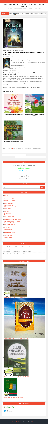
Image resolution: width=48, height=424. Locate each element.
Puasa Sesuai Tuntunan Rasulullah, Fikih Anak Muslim (15, 155)
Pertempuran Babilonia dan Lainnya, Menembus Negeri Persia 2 (15, 256)
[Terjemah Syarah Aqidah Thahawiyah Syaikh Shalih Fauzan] (24, 317)
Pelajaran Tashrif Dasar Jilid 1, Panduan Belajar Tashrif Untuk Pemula (29, 157)
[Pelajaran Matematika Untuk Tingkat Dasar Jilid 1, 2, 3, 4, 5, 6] (40, 13)
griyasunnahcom (26, 171)
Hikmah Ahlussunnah (7, 50)
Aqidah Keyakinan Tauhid (9, 200)
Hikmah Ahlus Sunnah (7, 148)
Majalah (6, 226)
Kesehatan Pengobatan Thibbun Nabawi (12, 219)
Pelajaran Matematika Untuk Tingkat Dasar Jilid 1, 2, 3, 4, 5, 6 (15, 253)
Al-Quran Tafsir (7, 197)
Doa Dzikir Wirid (7, 213)
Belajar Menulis (7, 208)
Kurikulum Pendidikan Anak (10, 224)
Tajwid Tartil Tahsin (8, 235)
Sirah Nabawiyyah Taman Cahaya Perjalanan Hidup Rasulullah (17, 376)
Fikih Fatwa (6, 214)
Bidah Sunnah (7, 209)
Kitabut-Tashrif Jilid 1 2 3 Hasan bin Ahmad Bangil (14, 397)
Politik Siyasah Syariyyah (9, 234)
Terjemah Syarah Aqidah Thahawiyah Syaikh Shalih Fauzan (16, 338)
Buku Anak (6, 211)
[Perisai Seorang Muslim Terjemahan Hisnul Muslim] (15, 280)
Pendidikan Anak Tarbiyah (9, 232)
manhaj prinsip (7, 227)
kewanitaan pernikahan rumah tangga (12, 221)
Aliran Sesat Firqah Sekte (9, 198)
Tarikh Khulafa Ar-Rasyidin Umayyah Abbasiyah (22, 148)
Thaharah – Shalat (8, 237)
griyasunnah (26, 170)
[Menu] (2, 1)
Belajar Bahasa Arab (8, 203)
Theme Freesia (35, 421)
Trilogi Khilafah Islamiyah (37, 148)
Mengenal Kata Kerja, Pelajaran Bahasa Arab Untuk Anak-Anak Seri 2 (16, 246)
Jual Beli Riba (7, 218)
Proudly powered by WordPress (16, 421)
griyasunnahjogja (6, 56)
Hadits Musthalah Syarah (9, 216)
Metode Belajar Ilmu (8, 205)
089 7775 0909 (26, 168)
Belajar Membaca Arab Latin (10, 206)
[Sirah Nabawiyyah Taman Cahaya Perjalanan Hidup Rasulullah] (16, 357)
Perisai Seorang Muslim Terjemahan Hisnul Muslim (14, 297)
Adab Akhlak (7, 195)
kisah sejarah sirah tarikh (18, 50)
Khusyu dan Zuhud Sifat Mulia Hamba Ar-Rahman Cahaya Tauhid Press (23, 13)
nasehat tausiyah (7, 230)
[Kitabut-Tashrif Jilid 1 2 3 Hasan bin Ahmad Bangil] (10, 386)
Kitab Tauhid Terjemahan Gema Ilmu (10, 249)
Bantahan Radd (7, 201)
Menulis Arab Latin (8, 229)
